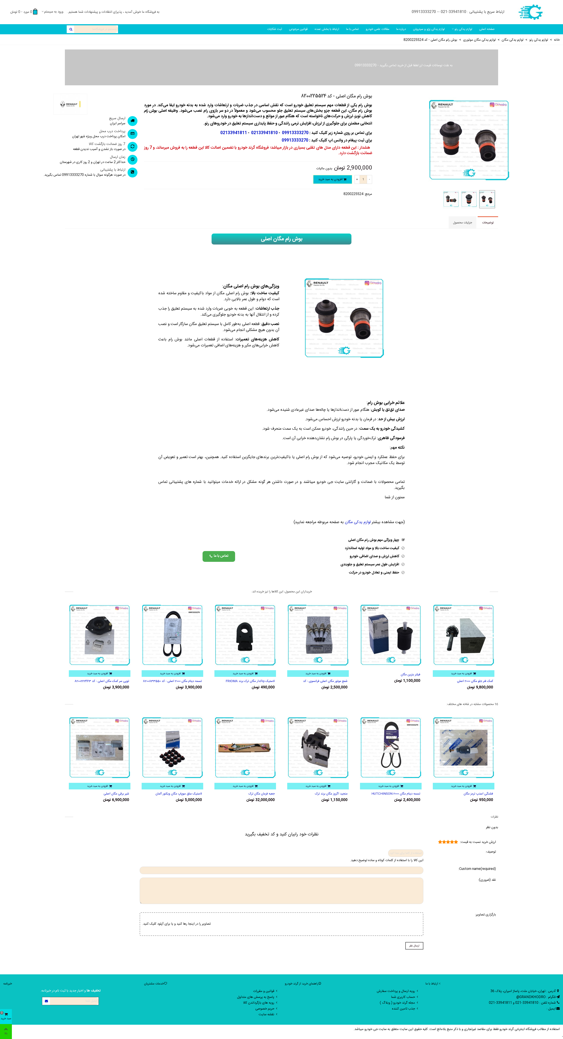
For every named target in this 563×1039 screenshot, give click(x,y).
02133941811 (233, 133)
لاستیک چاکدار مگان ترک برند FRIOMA (322, 681)
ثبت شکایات (274, 29)
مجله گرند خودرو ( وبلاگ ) (397, 1003)
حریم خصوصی (264, 1009)
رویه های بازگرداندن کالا (258, 1003)
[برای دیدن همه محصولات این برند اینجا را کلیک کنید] (70, 104)
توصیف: (491, 852)
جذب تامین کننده (403, 1009)
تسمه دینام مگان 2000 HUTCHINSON (468, 794)
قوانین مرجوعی (298, 29)
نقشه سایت (266, 1014)
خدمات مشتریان (154, 984)
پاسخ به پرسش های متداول (255, 997)
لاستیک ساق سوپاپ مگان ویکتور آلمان (251, 794)
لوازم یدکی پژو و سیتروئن (429, 29)
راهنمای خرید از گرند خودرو (301, 984)
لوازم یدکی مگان (358, 522)
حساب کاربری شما (403, 997)
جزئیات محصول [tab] (462, 222)
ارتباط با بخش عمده (327, 29)
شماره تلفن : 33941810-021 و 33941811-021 (522, 1003)
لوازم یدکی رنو (463, 29)
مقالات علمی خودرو (377, 29)
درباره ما (401, 29)
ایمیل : (551, 1009)
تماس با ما (352, 29)
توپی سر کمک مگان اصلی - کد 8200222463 (174, 681)
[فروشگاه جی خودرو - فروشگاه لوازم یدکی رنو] (531, 12)
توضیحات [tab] (488, 222)
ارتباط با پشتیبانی (112, 170)
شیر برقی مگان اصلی (189, 794)
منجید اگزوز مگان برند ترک (404, 794)
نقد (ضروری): (487, 880)
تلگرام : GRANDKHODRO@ (536, 997)
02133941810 (264, 133)
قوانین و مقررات (263, 991)
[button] (219, 556)
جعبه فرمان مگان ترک (334, 794)
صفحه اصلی (487, 29)
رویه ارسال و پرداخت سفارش (396, 991)
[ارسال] (70, 29)
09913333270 (366, 65)
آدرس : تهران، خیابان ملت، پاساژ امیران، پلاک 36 (523, 991)
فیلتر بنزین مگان (483, 674)
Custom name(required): (477, 869)
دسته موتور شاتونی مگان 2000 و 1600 (106, 681)
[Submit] (46, 1001)
